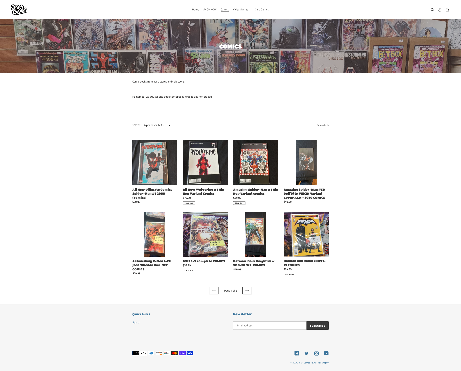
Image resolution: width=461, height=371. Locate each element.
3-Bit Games (304, 362)
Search (136, 322)
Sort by (136, 125)
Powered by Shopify (320, 362)
